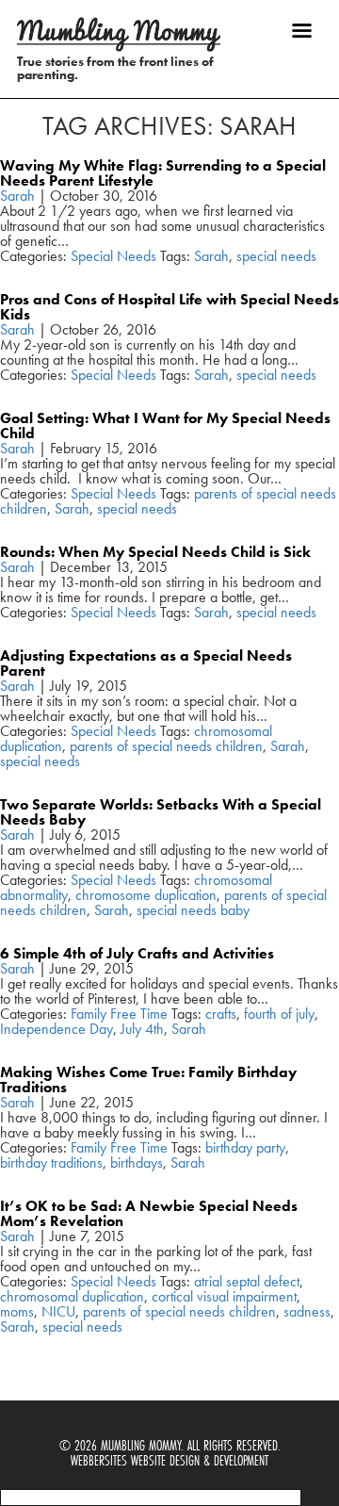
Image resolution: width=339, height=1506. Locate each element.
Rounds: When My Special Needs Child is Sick (155, 552)
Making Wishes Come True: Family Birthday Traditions (148, 1079)
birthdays (136, 1162)
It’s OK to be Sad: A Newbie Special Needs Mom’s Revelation (149, 1213)
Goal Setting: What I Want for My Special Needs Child (165, 425)
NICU (58, 1311)
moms (17, 1311)
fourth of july (279, 1013)
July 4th (142, 1029)
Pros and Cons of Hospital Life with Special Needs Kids (169, 306)
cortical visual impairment (224, 1296)
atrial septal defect (246, 1281)
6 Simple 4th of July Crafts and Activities (137, 953)
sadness (307, 1311)
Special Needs (113, 256)
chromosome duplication (146, 895)
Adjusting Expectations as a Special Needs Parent (146, 663)
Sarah (17, 195)
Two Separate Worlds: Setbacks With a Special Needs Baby (160, 811)
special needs (276, 256)
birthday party (245, 1147)
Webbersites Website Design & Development (169, 1460)
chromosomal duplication (72, 1296)
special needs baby (193, 910)
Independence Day (56, 1029)
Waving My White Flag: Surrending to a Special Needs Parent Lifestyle (163, 173)
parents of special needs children (166, 746)
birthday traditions (51, 1162)
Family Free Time (119, 1013)
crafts (220, 1013)
